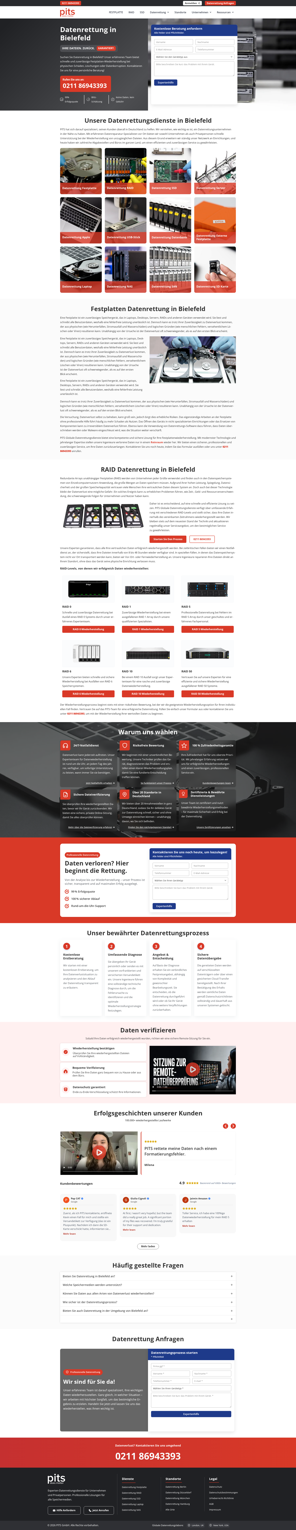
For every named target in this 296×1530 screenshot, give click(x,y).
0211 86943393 (148, 1456)
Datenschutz (215, 1486)
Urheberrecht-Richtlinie (221, 1498)
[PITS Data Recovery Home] (67, 12)
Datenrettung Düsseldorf (178, 1492)
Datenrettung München (178, 1498)
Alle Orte (170, 1509)
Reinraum (157, 442)
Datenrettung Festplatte (134, 1487)
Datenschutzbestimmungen (223, 1492)
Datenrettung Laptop (133, 1504)
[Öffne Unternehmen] (210, 12)
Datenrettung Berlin (176, 1486)
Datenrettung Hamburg (178, 1503)
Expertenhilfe (166, 82)
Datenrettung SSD (131, 1498)
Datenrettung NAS (131, 1509)
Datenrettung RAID (131, 1492)
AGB (211, 1503)
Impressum (215, 1509)
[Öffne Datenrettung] (168, 12)
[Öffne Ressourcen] (233, 12)
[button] (192, 1070)
